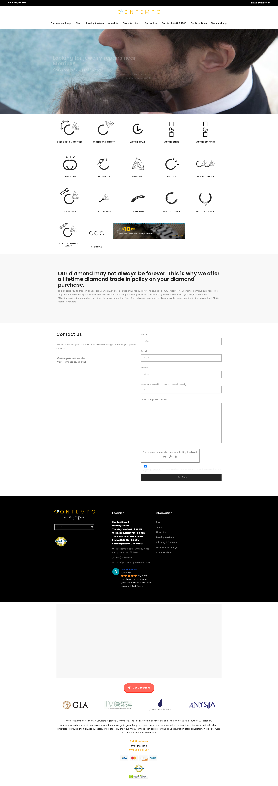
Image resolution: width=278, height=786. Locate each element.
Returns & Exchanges (167, 547)
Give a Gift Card (131, 23)
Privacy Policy (163, 552)
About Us (113, 23)
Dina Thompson (129, 569)
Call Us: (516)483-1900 (17, 3)
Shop (78, 23)
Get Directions (199, 23)
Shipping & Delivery (166, 542)
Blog (158, 522)
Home (159, 527)
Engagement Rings (61, 23)
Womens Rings (219, 23)
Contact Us (151, 23)
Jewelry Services (95, 23)
